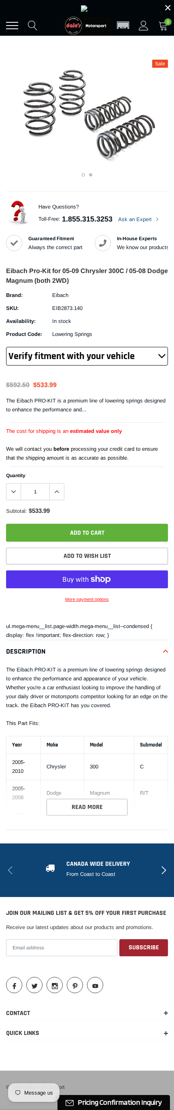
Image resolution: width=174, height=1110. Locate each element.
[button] (123, 25)
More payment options (87, 599)
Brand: (14, 295)
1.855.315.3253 (87, 219)
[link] (87, 7)
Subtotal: (16, 511)
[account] (144, 25)
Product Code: (24, 334)
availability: (21, 321)
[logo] (87, 25)
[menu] (12, 25)
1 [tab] (83, 174)
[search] (33, 25)
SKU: (12, 308)
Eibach (60, 295)
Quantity (15, 475)
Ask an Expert (135, 219)
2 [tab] (90, 174)
